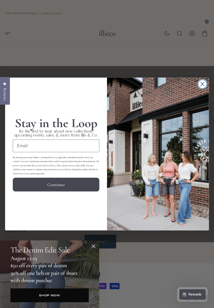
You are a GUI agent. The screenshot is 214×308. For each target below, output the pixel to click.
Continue (56, 184)
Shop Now (49, 295)
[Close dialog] (202, 84)
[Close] (93, 246)
